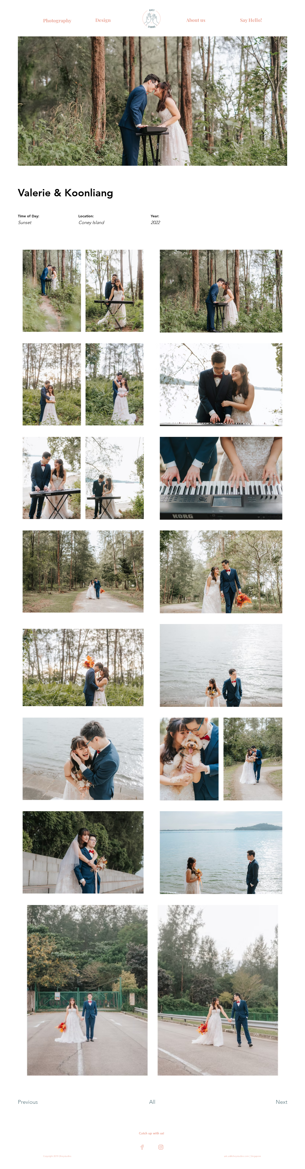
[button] (249, 20)
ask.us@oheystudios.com (236, 1156)
